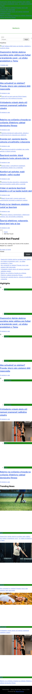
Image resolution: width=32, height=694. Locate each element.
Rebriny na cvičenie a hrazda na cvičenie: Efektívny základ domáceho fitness (15, 122)
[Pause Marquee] (1, 230)
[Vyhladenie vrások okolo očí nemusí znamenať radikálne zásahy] (16, 98)
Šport (5, 289)
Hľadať (2, 251)
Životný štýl (7, 380)
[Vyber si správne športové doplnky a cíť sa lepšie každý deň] (16, 184)
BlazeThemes (20, 691)
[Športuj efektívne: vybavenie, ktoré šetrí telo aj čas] (16, 216)
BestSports (16, 28)
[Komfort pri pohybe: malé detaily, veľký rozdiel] (16, 167)
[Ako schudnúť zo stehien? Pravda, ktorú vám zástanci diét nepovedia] (6, 79)
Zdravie (6, 336)
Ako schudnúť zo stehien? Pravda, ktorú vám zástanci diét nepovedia (15, 86)
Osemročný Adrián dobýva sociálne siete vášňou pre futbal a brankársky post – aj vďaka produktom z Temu (16, 4)
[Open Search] (2, 37)
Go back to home (5, 249)
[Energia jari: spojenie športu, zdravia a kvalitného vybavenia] (16, 135)
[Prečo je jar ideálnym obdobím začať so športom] (16, 200)
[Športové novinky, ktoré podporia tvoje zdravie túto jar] (16, 151)
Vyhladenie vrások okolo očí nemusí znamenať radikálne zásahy (13, 105)
